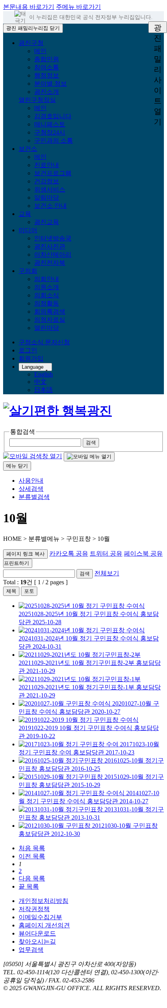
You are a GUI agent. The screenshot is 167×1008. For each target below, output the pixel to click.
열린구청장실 (37, 100)
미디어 (28, 230)
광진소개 (46, 91)
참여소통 (46, 67)
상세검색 (31, 488)
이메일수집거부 (40, 917)
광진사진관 (49, 246)
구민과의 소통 (53, 140)
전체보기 (106, 573)
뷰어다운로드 (37, 933)
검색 (85, 573)
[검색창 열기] (32, 456)
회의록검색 (49, 311)
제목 (11, 591)
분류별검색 (34, 497)
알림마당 (46, 197)
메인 (40, 51)
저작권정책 (34, 909)
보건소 (28, 148)
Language (32, 367)
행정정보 (46, 75)
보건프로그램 (52, 173)
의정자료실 (49, 319)
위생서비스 (49, 189)
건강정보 (46, 181)
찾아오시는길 (37, 941)
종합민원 (46, 59)
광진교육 (46, 222)
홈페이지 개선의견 (44, 925)
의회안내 (46, 279)
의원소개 (46, 287)
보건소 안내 (50, 205)
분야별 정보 (50, 83)
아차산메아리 (52, 254)
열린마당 (46, 327)
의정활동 (46, 303)
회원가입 (31, 358)
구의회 (28, 271)
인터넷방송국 (52, 238)
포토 (29, 591)
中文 (40, 381)
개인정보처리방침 (43, 901)
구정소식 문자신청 (44, 342)
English (43, 374)
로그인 (28, 350)
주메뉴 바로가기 (78, 6)
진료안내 (46, 165)
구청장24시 (49, 132)
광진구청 (31, 43)
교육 (25, 214)
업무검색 (31, 949)
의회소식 (46, 295)
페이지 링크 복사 (25, 554)
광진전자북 (49, 262)
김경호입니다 (52, 116)
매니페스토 (49, 124)
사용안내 (31, 480)
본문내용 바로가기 (28, 6)
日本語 (43, 390)
